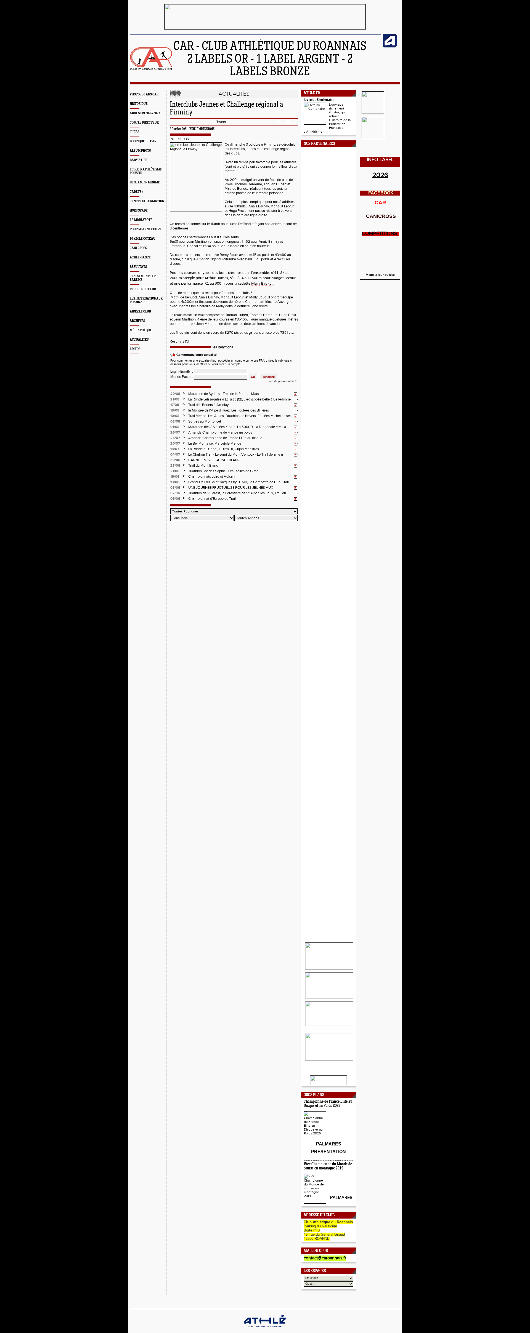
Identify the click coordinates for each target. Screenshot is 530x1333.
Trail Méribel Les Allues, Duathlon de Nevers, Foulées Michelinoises (240, 416)
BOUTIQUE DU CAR (143, 141)
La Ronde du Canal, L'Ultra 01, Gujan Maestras (223, 449)
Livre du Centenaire (319, 100)
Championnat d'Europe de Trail (212, 498)
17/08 (174, 405)
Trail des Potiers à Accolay (208, 405)
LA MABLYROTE (141, 220)
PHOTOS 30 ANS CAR (144, 94)
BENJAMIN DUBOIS (201, 129)
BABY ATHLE (139, 160)
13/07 (174, 449)
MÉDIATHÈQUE (141, 330)
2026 (380, 175)
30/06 (175, 460)
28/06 (175, 465)
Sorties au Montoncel (204, 421)
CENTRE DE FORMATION (147, 201)
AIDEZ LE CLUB (140, 311)
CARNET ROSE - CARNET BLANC (214, 460)
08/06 (175, 487)
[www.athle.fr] (390, 46)
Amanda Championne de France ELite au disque (225, 438)
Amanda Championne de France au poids (220, 432)
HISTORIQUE (139, 104)
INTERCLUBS (179, 139)
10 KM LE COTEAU (142, 239)
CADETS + (137, 192)
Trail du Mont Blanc (203, 465)
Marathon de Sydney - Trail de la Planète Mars (223, 394)
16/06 (174, 476)
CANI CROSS (138, 248)
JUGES (134, 132)
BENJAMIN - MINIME (145, 182)
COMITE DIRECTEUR (144, 122)
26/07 (175, 432)
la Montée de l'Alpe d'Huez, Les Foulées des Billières (228, 410)
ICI (187, 341)
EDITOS (135, 349)
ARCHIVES (137, 321)
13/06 (174, 482)
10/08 (174, 416)
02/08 (175, 421)
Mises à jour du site (380, 275)
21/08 (174, 399)
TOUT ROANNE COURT (145, 229)
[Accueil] (151, 69)
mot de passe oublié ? (282, 381)
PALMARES (341, 1197)
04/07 (175, 454)
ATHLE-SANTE (140, 257)
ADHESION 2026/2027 (145, 113)
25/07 (175, 438)
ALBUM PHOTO (140, 151)
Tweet (221, 122)
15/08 (174, 410)
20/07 (175, 443)
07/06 (175, 493)
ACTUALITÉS (139, 339)
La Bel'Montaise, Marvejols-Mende (214, 443)
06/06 (175, 498)
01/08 (174, 427)
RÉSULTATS (138, 267)
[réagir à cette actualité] (296, 394)
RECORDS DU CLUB (143, 289)
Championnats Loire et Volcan (211, 476)
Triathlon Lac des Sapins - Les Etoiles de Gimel (223, 471)
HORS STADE (139, 210)
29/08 (175, 394)
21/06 (174, 471)
